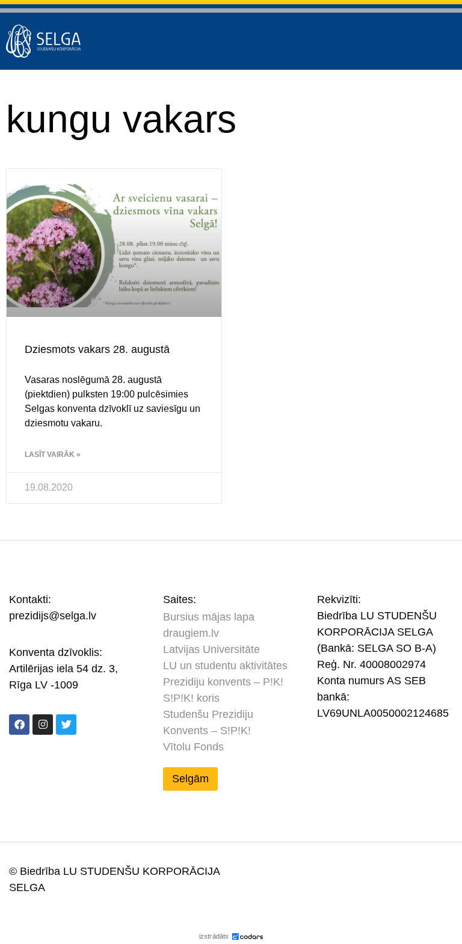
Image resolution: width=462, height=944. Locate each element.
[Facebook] (19, 724)
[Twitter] (66, 724)
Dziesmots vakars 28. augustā (97, 349)
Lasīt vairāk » (53, 454)
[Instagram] (42, 724)
